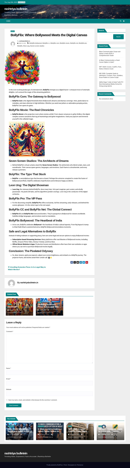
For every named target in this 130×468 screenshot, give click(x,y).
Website (8, 389)
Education (10, 426)
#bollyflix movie (64, 43)
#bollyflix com (54, 43)
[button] (120, 21)
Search (101, 30)
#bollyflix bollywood (35, 43)
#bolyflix (19, 46)
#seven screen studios (37, 46)
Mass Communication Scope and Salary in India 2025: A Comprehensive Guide (109, 53)
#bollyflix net (74, 43)
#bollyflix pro (83, 43)
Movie (12, 31)
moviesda (12, 307)
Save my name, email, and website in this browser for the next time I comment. (32, 400)
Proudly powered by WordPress (55, 465)
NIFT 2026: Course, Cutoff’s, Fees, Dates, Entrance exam (77, 431)
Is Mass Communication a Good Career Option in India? (49, 431)
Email (8, 379)
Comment (9, 331)
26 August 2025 (75, 434)
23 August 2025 (105, 434)
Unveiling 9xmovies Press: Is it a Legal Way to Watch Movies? (49, 306)
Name (8, 368)
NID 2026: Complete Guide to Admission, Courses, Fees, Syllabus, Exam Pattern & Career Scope (111, 75)
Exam (70, 426)
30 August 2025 (14, 434)
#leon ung (26, 46)
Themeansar (80, 465)
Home (8, 21)
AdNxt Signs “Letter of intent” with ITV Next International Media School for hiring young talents (111, 84)
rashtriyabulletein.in (24, 41)
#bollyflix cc (46, 43)
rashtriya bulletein (15, 8)
